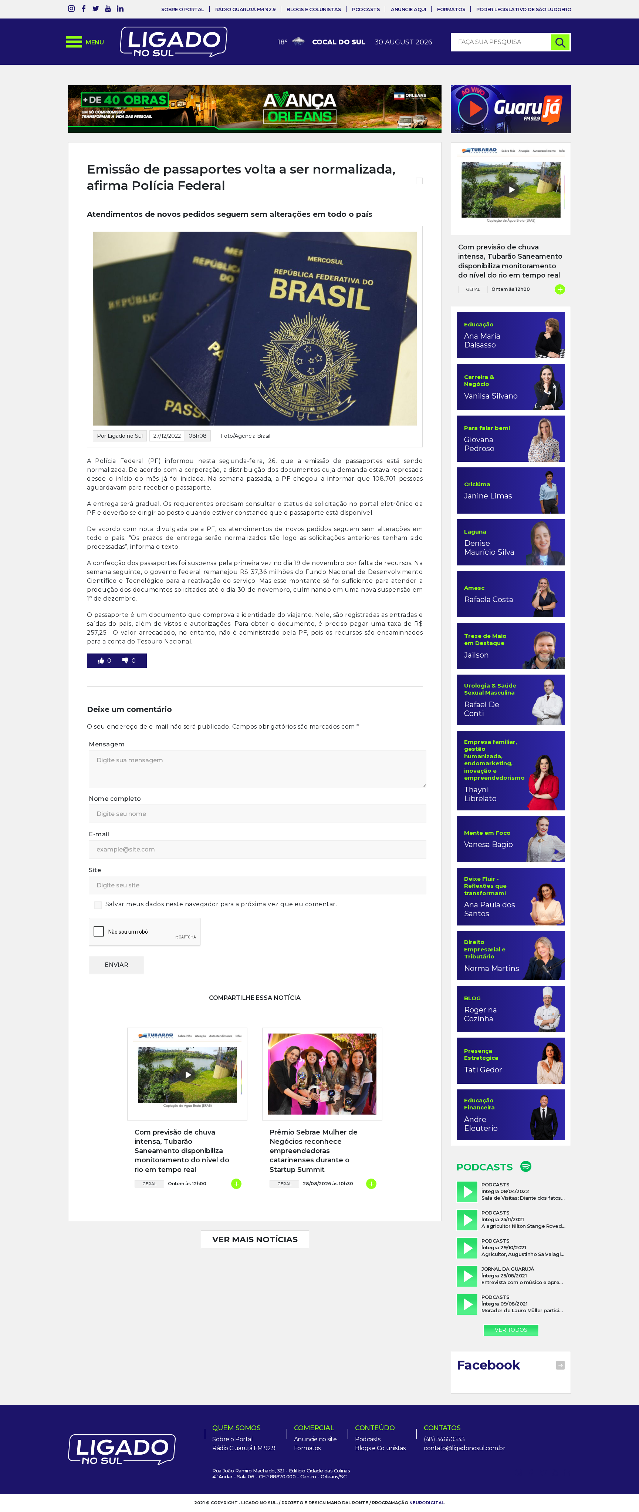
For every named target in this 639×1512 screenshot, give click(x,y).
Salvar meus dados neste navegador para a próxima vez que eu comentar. (221, 904)
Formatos (451, 9)
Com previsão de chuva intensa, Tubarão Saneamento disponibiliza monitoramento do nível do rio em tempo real (182, 1151)
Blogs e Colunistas (314, 9)
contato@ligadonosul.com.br (464, 1448)
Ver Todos (511, 1330)
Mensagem (107, 744)
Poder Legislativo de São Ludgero (523, 9)
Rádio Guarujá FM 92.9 (245, 9)
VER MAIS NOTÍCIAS (255, 1239)
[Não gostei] (126, 660)
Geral (149, 1183)
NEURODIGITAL (426, 1502)
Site (95, 870)
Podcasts (366, 9)
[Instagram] (71, 9)
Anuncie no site (315, 1439)
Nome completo (115, 798)
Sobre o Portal (182, 9)
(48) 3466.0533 (444, 1439)
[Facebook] (83, 9)
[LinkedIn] (120, 9)
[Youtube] (108, 9)
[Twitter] (95, 9)
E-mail (99, 834)
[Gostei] (101, 660)
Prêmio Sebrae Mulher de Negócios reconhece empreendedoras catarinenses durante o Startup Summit (314, 1151)
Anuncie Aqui (408, 9)
